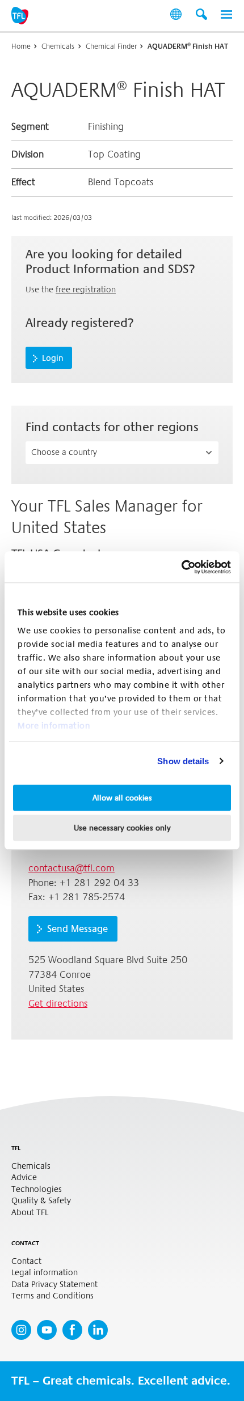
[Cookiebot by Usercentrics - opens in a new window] (181, 567)
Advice (24, 1177)
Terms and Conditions (52, 1296)
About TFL (29, 1212)
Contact (26, 1261)
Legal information (44, 1272)
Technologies (36, 1189)
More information (54, 726)
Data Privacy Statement (54, 1284)
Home (21, 46)
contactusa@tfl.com (71, 868)
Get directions (57, 1003)
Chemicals (57, 46)
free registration (86, 289)
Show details (183, 761)
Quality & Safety (41, 1201)
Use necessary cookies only (122, 828)
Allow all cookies (122, 798)
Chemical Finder (111, 46)
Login (53, 358)
